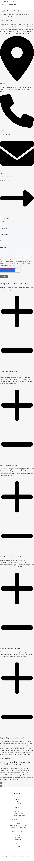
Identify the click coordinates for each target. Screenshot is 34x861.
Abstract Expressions (18, 816)
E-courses (18, 837)
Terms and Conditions (18, 828)
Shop (18, 797)
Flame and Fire (18, 811)
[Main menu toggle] (5, 8)
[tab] (17, 338)
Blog (18, 801)
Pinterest (19, 844)
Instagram (18, 839)
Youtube (18, 846)
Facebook (19, 842)
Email (18, 835)
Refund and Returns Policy (18, 825)
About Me (18, 799)
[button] (17, 784)
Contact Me (18, 804)
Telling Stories (18, 813)
